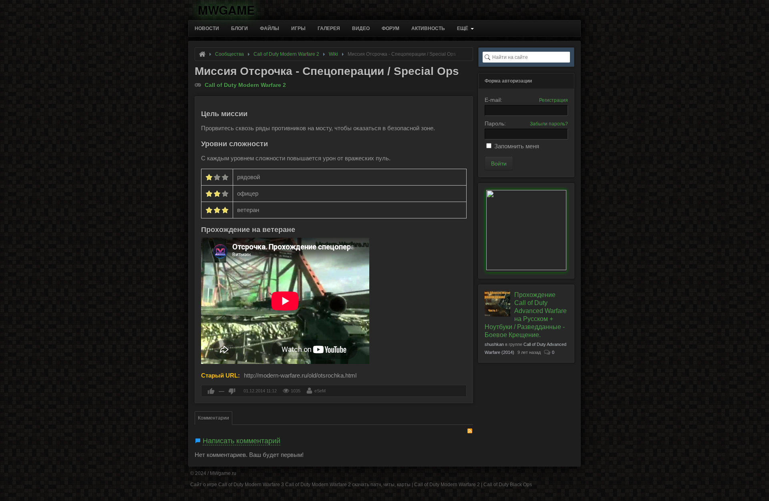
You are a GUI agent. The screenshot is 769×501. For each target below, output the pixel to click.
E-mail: (493, 100)
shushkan (494, 344)
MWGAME (226, 8)
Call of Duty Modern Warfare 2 (245, 85)
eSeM (320, 390)
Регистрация (553, 100)
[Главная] (202, 54)
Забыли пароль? (549, 124)
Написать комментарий (241, 441)
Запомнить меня (516, 146)
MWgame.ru (223, 473)
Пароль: (495, 123)
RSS (470, 431)
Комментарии (213, 418)
